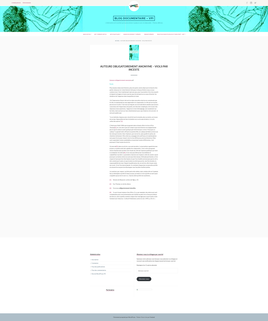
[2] (115, 127)
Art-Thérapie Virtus (100, 34)
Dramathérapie (149, 34)
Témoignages (26, 2)
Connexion (95, 263)
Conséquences (16, 2)
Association (87, 34)
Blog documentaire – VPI (134, 18)
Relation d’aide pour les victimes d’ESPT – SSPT (171, 34)
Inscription (95, 259)
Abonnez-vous (144, 279)
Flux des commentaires (99, 270)
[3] (117, 146)
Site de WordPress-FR (99, 274)
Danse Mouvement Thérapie (132, 34)
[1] (122, 121)
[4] (124, 152)
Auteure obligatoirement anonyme (120, 80)
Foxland (152, 317)
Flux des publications (98, 266)
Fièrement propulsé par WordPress (124, 317)
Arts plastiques (115, 34)
